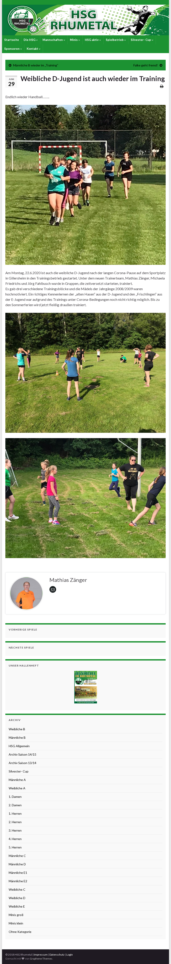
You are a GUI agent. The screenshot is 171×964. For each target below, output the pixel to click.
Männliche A (17, 780)
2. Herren (15, 822)
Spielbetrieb (115, 40)
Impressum (41, 954)
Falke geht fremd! (145, 65)
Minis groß (16, 915)
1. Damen (15, 796)
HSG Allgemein (19, 746)
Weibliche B (17, 729)
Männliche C (17, 856)
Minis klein (16, 923)
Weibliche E (17, 906)
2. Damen (15, 805)
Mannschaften (53, 40)
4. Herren (15, 839)
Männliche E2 (18, 881)
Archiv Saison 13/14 (22, 763)
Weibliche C (17, 889)
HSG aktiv (92, 40)
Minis (74, 40)
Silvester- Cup (141, 40)
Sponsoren (12, 48)
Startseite (11, 40)
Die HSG (30, 40)
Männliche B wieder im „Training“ (35, 65)
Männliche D (17, 864)
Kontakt (33, 48)
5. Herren (15, 847)
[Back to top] (161, 954)
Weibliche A (17, 788)
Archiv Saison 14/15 (22, 754)
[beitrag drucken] (161, 86)
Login (69, 954)
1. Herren (15, 813)
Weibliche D (17, 898)
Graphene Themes (41, 958)
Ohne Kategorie (20, 932)
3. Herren (15, 830)
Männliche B (17, 737)
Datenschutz (57, 954)
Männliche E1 (18, 872)
